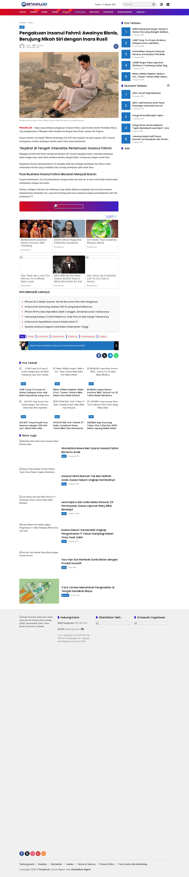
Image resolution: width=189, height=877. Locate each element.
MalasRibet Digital (81, 869)
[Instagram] (32, 853)
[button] (154, 4)
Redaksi (42, 864)
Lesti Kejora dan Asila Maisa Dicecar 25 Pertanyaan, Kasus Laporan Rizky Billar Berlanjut (87, 505)
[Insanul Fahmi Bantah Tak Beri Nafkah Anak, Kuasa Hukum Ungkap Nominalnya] (39, 479)
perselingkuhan (89, 336)
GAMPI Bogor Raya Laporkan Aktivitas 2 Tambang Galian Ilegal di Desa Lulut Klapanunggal (150, 64)
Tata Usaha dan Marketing (132, 864)
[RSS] (43, 853)
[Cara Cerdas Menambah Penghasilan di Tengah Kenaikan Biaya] (39, 591)
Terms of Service (87, 864)
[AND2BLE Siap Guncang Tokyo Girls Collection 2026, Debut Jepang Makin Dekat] (103, 410)
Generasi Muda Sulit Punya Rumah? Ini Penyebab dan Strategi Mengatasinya (151, 138)
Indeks (69, 864)
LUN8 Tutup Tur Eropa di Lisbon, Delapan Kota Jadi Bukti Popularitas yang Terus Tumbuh (34, 392)
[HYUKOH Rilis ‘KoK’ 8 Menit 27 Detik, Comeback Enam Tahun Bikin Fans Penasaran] (69, 410)
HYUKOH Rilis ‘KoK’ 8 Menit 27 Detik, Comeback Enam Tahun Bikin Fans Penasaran (68, 425)
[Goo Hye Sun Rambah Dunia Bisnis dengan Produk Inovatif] (39, 563)
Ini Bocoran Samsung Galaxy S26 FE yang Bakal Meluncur (58, 306)
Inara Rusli (43, 336)
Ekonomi (65, 595)
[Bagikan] (116, 46)
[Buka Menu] (168, 4)
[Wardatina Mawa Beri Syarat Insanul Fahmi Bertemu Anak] (39, 452)
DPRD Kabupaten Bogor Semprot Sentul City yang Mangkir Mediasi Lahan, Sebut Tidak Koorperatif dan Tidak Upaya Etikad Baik (150, 30)
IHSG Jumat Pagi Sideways (146, 93)
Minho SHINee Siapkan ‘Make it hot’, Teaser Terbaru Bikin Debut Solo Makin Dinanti (68, 392)
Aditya (28, 45)
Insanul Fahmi (58, 336)
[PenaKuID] (34, 4)
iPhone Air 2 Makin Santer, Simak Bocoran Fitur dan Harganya (61, 301)
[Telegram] (110, 355)
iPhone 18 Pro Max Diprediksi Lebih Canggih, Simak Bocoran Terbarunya (67, 311)
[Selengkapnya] (168, 85)
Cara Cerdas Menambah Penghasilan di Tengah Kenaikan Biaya (87, 589)
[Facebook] (98, 355)
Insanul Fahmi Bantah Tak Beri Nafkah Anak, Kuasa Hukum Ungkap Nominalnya (88, 478)
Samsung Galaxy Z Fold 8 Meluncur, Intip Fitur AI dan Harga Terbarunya (67, 316)
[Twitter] (104, 355)
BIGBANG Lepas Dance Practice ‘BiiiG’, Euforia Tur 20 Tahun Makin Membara (102, 392)
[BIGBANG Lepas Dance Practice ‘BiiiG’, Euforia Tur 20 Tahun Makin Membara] (103, 377)
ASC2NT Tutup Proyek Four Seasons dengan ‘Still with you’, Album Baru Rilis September (33, 425)
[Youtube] (38, 853)
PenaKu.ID (25, 127)
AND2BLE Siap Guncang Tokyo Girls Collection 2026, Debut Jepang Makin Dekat (102, 425)
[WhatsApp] (116, 355)
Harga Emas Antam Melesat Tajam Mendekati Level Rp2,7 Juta (150, 127)
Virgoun (103, 336)
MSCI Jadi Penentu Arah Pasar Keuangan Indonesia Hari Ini (148, 104)
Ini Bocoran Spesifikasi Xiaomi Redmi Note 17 (51, 321)
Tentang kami (26, 864)
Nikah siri (73, 336)
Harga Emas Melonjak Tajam (147, 115)
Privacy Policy (107, 864)
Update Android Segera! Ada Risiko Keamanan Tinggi (56, 326)
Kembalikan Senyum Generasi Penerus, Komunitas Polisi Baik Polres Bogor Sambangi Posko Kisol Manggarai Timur (149, 53)
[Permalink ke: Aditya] (22, 46)
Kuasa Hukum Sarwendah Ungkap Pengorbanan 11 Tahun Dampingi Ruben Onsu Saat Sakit (87, 533)
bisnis (31, 336)
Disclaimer (56, 864)
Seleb (22, 27)
